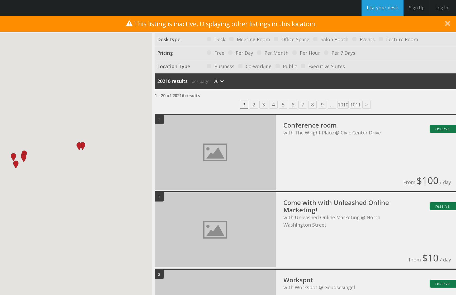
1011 (355, 104)
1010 (343, 104)
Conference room (310, 125)
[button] (82, 146)
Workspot (298, 279)
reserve (442, 128)
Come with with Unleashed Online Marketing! (336, 206)
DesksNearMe (36, 8)
